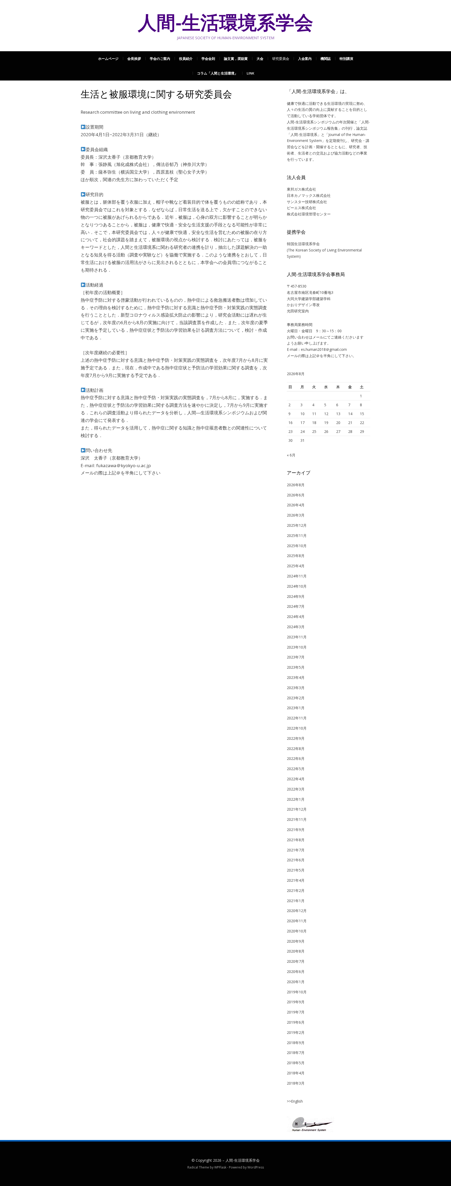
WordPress (255, 1167)
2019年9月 (296, 1001)
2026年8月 (296, 484)
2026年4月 (296, 504)
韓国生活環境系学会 (303, 243)
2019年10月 (297, 991)
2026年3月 (296, 515)
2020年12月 (297, 910)
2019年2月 (296, 1032)
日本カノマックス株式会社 (309, 195)
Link (250, 73)
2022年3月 (296, 789)
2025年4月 (296, 565)
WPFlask (220, 1167)
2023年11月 (297, 636)
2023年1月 (296, 707)
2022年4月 (296, 778)
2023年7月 (296, 657)
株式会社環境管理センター (309, 213)
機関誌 (326, 58)
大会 (260, 58)
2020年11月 (297, 920)
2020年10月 (297, 931)
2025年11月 (297, 535)
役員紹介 (186, 58)
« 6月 (291, 454)
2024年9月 (296, 596)
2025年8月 (296, 555)
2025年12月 (297, 525)
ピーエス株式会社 (301, 207)
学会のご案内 (160, 58)
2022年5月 (296, 768)
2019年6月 (296, 1022)
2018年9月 (296, 1042)
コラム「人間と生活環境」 (217, 73)
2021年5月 (296, 870)
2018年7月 (296, 1052)
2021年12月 (297, 809)
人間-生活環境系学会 (225, 23)
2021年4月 (296, 880)
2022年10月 (297, 728)
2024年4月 (296, 616)
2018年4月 (296, 1072)
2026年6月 (296, 494)
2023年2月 (296, 697)
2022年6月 (296, 758)
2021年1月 (296, 900)
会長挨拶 (134, 58)
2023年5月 (296, 667)
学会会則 (208, 58)
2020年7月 (296, 961)
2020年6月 (296, 971)
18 (314, 422)
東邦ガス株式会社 (301, 189)
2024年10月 (297, 586)
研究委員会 (280, 58)
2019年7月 (296, 1012)
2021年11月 (297, 819)
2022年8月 (296, 748)
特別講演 (346, 58)
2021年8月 (296, 839)
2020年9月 (296, 941)
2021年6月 (296, 859)
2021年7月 (296, 849)
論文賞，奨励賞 (236, 58)
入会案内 (305, 58)
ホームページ (108, 58)
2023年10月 (297, 647)
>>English (295, 1101)
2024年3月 (296, 626)
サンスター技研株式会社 (307, 201)
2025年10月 (297, 545)
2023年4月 (296, 677)
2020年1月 (296, 981)
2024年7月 (296, 606)
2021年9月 (296, 829)
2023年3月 (296, 687)
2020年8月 (296, 951)
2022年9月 (296, 738)
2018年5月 (296, 1062)
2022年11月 (297, 717)
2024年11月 (297, 576)
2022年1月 (296, 799)
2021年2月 (296, 890)
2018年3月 (296, 1083)
